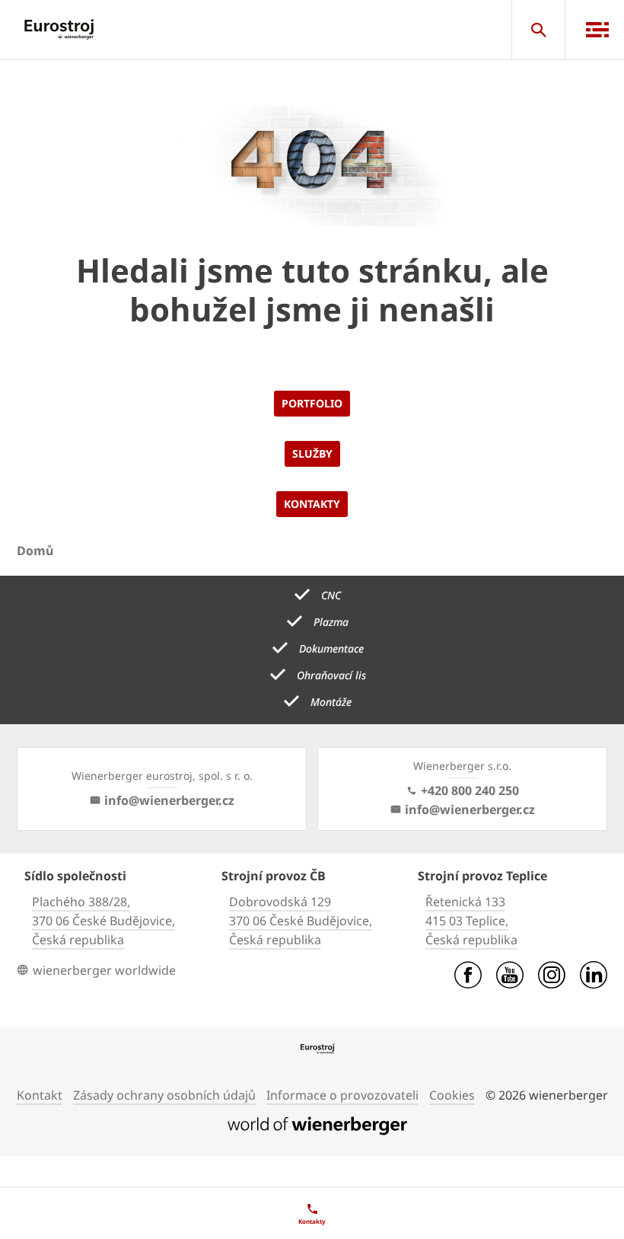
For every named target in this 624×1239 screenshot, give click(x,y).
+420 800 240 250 (470, 790)
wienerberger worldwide (104, 970)
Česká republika (78, 939)
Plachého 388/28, (81, 901)
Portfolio (312, 403)
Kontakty (312, 504)
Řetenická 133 (465, 901)
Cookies (452, 1095)
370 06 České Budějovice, (103, 920)
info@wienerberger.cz (169, 800)
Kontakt (39, 1095)
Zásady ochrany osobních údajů (164, 1095)
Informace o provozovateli (342, 1095)
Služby (312, 453)
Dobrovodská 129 (280, 901)
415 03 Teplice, (466, 920)
